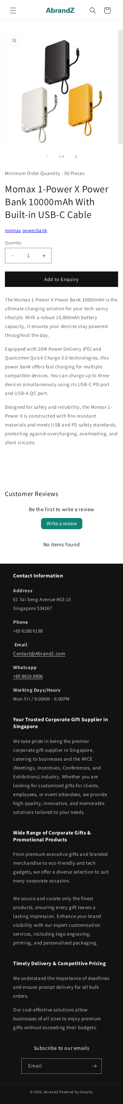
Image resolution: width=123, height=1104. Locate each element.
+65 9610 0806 (28, 676)
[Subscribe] (94, 1066)
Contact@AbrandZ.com (39, 653)
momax (13, 230)
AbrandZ (51, 1092)
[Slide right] (76, 156)
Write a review (62, 523)
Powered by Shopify (76, 1092)
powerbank (35, 230)
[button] (13, 10)
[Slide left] (47, 156)
